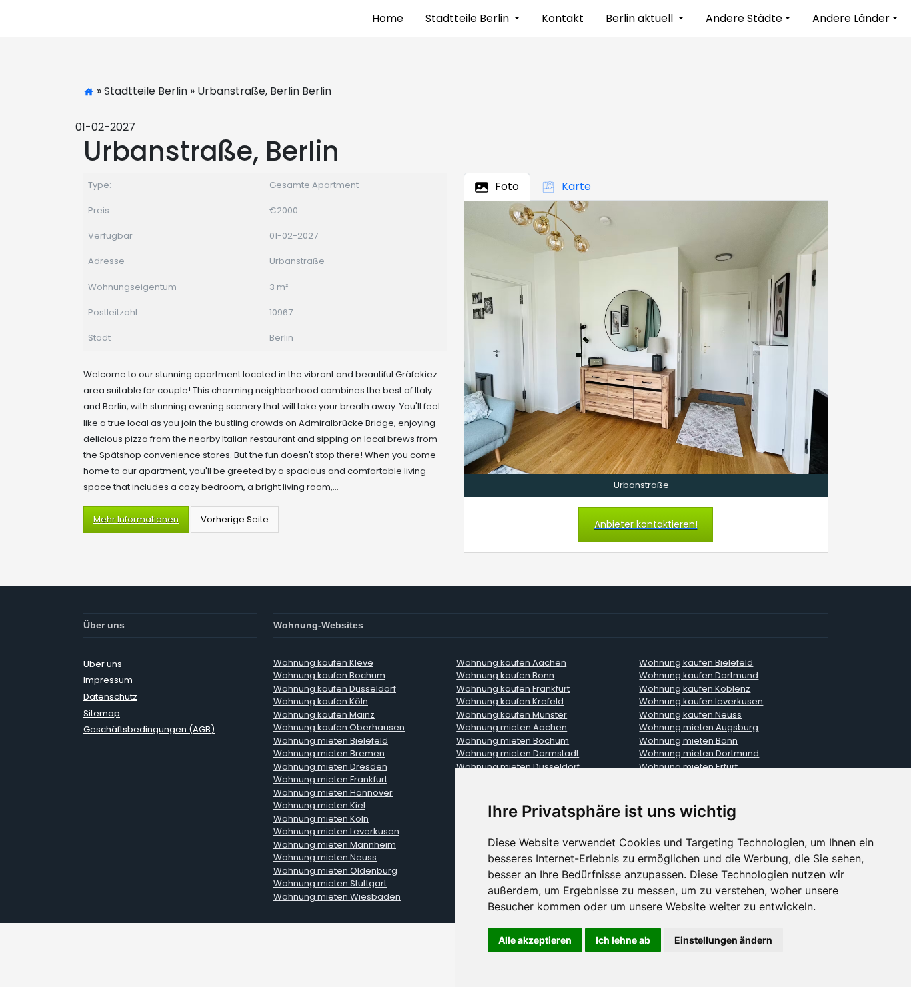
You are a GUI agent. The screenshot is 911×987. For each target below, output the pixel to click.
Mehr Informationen (136, 519)
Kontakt (563, 18)
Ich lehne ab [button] (623, 940)
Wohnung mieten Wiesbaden (337, 896)
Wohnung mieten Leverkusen (336, 831)
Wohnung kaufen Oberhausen (339, 727)
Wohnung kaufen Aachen (511, 662)
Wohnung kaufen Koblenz (694, 688)
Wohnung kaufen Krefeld (510, 701)
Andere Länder (851, 18)
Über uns (102, 664)
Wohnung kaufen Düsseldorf (334, 688)
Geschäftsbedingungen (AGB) (149, 729)
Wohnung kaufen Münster (511, 714)
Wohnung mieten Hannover (333, 792)
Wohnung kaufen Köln (320, 701)
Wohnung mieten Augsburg (698, 727)
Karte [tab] (576, 186)
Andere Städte (744, 18)
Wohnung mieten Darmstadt (517, 753)
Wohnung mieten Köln (321, 818)
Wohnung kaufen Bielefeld (696, 662)
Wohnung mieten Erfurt (688, 766)
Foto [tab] (507, 186)
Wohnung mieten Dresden (330, 766)
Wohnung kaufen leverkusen (701, 701)
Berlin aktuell (641, 18)
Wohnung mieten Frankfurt (330, 779)
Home (387, 18)
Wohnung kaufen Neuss (690, 714)
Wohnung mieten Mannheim (334, 844)
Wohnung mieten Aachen (511, 727)
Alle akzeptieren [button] (535, 940)
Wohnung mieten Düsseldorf (518, 766)
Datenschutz (110, 696)
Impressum (108, 680)
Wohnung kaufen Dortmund (698, 675)
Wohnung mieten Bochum (512, 740)
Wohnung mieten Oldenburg (335, 870)
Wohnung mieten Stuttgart (330, 883)
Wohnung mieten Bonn (688, 740)
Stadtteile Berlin (468, 18)
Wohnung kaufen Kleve (323, 662)
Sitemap (101, 713)
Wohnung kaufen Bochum (329, 675)
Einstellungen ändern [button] (723, 940)
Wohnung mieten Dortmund (699, 753)
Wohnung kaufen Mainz (324, 714)
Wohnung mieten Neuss (325, 857)
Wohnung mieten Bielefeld (330, 740)
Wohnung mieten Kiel (319, 805)
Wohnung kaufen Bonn (505, 675)
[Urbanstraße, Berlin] (646, 336)
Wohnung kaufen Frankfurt (513, 688)
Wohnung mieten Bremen (329, 753)
